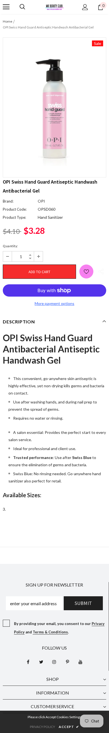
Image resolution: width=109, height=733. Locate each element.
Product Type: (14, 217)
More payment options (54, 303)
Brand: (8, 201)
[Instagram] (54, 662)
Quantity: (10, 246)
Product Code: (15, 209)
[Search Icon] (22, 7)
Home (7, 21)
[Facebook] (28, 662)
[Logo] (54, 6)
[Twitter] (41, 662)
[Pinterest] (67, 662)
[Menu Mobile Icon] (6, 7)
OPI (41, 201)
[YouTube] (80, 662)
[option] (54, 103)
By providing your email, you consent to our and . (59, 627)
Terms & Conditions (50, 632)
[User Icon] (85, 7)
